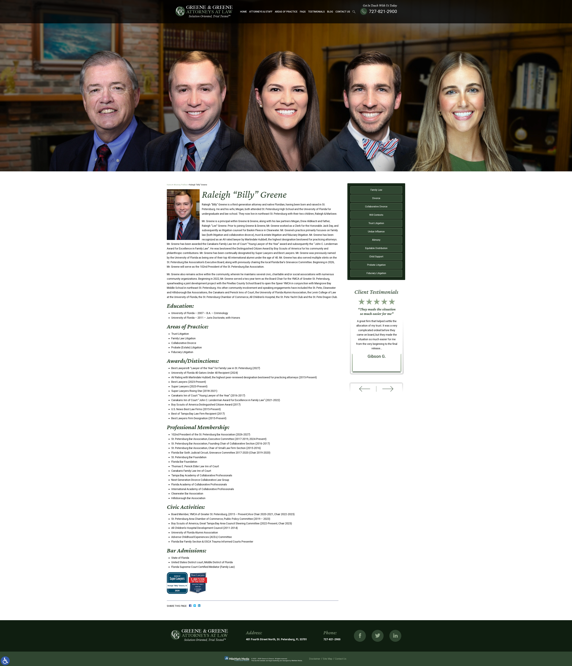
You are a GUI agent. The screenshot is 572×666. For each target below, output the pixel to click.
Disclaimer (314, 658)
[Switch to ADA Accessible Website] (5, 660)
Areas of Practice (286, 11)
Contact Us (342, 11)
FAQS (303, 11)
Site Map (327, 658)
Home (243, 11)
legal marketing (274, 660)
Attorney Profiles (180, 185)
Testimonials (316, 11)
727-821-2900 (383, 11)
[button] (363, 389)
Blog (330, 11)
